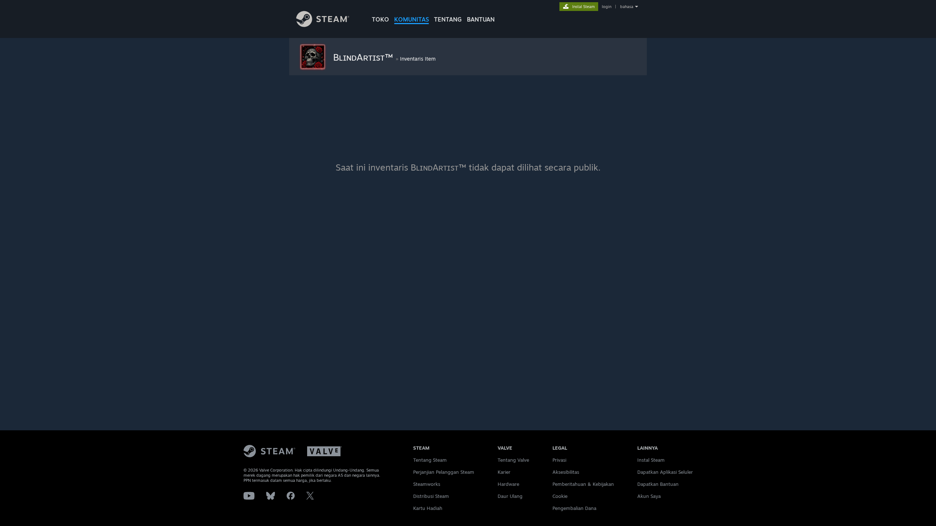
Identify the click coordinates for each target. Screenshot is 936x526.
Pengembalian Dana (574, 508)
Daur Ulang (510, 496)
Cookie (559, 496)
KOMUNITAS (411, 19)
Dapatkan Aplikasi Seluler (665, 472)
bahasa (626, 6)
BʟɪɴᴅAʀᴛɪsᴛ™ (364, 57)
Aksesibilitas (565, 472)
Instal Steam (651, 460)
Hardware (508, 484)
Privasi (559, 460)
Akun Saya (649, 496)
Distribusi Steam (431, 496)
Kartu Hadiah (427, 508)
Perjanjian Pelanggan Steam (443, 472)
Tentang (448, 19)
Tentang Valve (513, 460)
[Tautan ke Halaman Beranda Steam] (322, 25)
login (606, 6)
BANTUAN (481, 19)
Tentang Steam (430, 460)
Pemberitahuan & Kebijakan (583, 484)
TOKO (380, 19)
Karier (504, 472)
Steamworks (426, 484)
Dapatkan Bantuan (658, 484)
